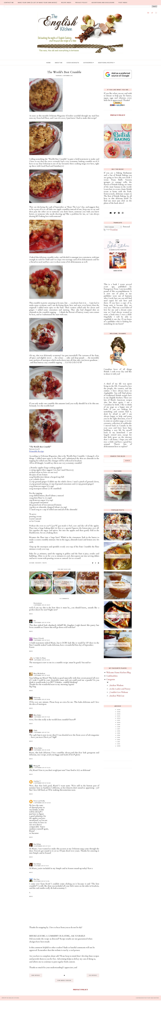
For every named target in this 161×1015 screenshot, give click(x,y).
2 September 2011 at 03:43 (42, 783)
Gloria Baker (38, 748)
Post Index (123, 2)
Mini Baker (37, 715)
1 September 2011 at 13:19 (42, 660)
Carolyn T (37, 781)
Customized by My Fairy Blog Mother (147, 997)
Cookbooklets (112, 676)
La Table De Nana (40, 658)
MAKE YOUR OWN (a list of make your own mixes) (37, 2)
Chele (35, 730)
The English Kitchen (12, 997)
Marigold (37, 766)
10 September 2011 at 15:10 (42, 846)
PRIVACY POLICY (117, 115)
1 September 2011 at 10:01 (42, 640)
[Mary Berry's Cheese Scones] (118, 657)
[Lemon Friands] (118, 598)
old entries (93, 975)
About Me (58, 63)
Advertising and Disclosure (103, 2)
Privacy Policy (81, 2)
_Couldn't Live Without (118, 692)
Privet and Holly (39, 801)
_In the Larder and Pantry (120, 689)
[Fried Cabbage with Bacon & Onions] (118, 540)
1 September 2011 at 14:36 (42, 675)
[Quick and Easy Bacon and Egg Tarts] (118, 628)
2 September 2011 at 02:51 (42, 767)
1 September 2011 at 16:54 (42, 699)
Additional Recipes (105, 63)
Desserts (38, 563)
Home (48, 63)
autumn (31, 563)
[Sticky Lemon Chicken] (118, 569)
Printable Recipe (36, 451)
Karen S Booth (39, 638)
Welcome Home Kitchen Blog (118, 672)
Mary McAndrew (39, 673)
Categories (88, 63)
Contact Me (9, 2)
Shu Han (36, 879)
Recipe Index (66, 2)
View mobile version (64, 980)
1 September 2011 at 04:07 (42, 605)
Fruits (44, 563)
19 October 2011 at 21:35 (41, 881)
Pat (35, 621)
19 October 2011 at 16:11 (41, 865)
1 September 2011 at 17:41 (41, 732)
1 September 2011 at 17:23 (42, 717)
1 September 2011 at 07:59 (42, 622)
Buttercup (37, 697)
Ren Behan (37, 844)
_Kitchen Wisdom (116, 685)
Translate (114, 230)
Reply (31, 614)
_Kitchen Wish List (116, 696)
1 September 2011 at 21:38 (42, 750)
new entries (36, 975)
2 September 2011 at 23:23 (42, 802)
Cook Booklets (73, 63)
